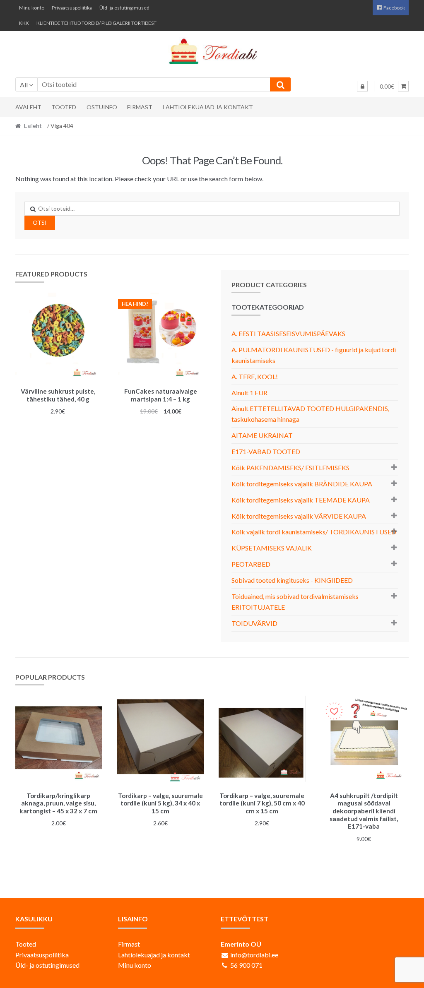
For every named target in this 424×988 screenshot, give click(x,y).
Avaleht (28, 107)
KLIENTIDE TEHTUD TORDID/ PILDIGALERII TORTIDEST (96, 23)
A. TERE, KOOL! (254, 376)
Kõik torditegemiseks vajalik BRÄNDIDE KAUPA (301, 484)
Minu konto (31, 8)
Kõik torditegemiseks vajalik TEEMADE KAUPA (300, 500)
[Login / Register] (362, 86)
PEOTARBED (250, 564)
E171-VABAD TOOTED (265, 451)
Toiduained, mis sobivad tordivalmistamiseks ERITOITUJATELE (295, 601)
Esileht (33, 125)
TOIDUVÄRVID (254, 623)
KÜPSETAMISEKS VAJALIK (271, 548)
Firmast (139, 107)
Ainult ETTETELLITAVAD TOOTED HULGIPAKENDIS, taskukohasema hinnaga (310, 413)
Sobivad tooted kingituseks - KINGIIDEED (292, 580)
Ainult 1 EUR (249, 393)
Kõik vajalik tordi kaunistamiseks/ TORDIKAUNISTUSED (313, 532)
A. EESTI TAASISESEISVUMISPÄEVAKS (288, 333)
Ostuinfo (102, 107)
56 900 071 (246, 965)
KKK (24, 23)
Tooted (63, 107)
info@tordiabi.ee (254, 955)
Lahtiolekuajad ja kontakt (208, 107)
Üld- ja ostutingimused (124, 8)
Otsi (40, 222)
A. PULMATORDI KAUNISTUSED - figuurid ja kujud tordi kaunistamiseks (313, 355)
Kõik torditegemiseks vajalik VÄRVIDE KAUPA (298, 516)
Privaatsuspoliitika (72, 8)
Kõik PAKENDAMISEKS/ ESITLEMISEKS (290, 467)
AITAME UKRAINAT (262, 435)
